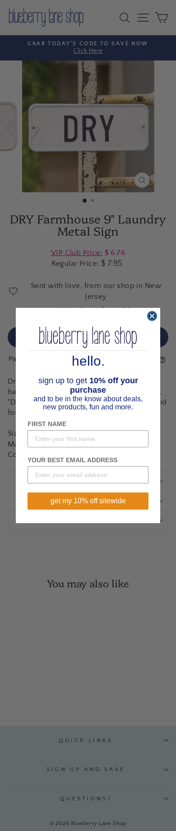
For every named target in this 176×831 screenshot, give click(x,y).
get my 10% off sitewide (88, 501)
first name (47, 423)
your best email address (72, 460)
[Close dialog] (152, 315)
